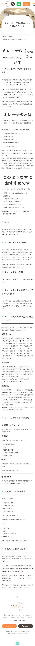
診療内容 (3, 36)
